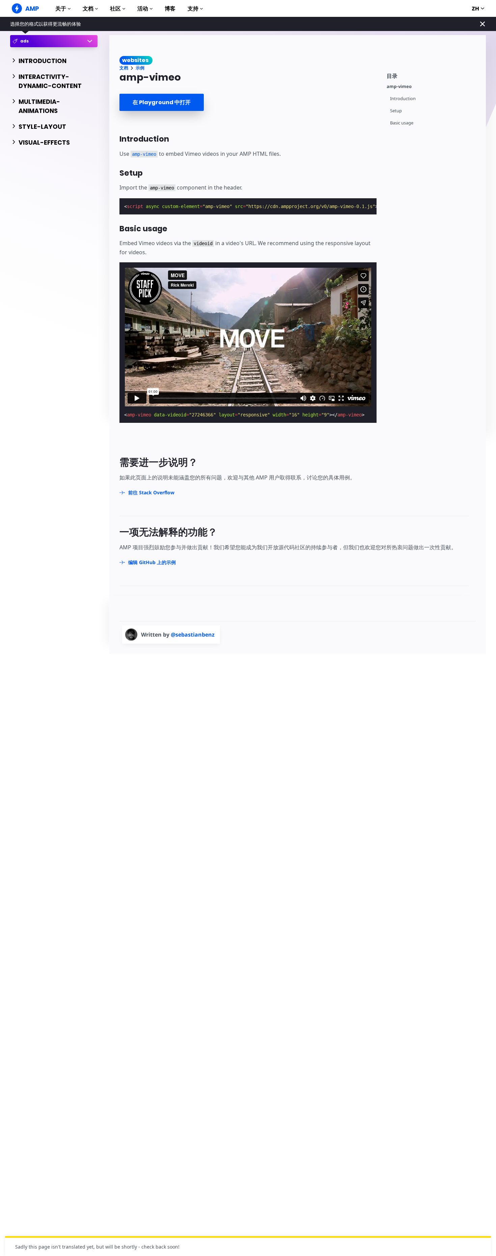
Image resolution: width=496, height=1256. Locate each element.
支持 (193, 8)
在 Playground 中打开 (162, 102)
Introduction (403, 98)
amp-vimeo (399, 86)
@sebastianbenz (193, 634)
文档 (88, 8)
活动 (142, 8)
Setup (396, 111)
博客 (170, 8)
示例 (140, 68)
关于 (60, 8)
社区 (115, 8)
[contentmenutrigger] (433, 75)
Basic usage (401, 123)
